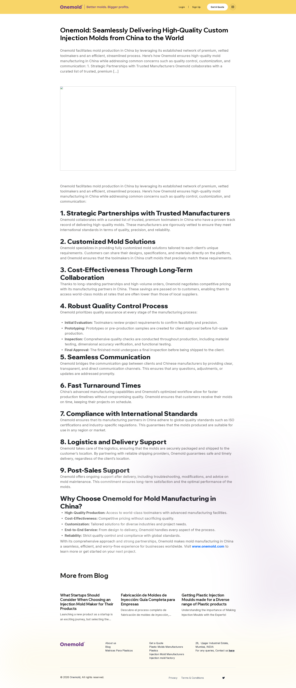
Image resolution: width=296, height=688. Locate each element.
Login (182, 7)
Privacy (173, 677)
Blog (108, 646)
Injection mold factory (162, 657)
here (231, 650)
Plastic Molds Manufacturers (166, 646)
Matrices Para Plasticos (119, 650)
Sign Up (196, 7)
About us (110, 643)
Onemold (75, 677)
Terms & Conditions (192, 677)
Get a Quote (217, 7)
